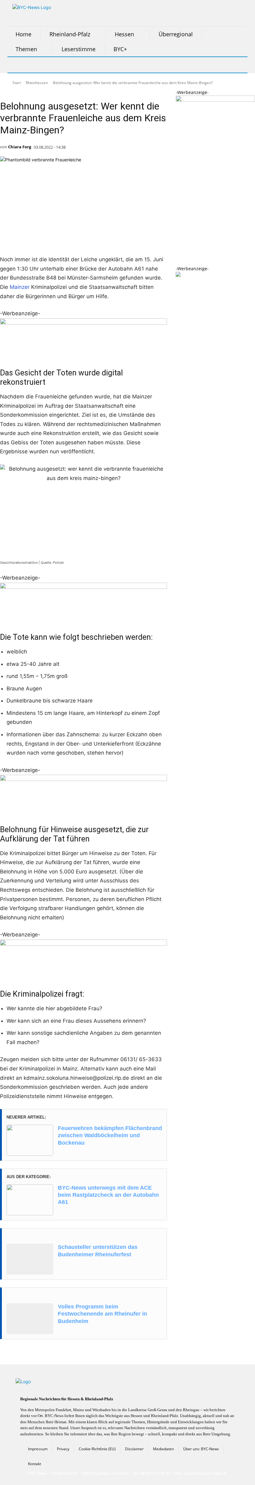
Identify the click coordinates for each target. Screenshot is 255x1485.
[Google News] (109, 65)
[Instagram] (32, 65)
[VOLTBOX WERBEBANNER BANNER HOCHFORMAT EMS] (215, 100)
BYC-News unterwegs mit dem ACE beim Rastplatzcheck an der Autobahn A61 (108, 1195)
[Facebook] (16, 65)
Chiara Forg (19, 147)
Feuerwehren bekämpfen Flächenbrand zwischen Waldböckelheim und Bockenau (110, 1135)
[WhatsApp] (78, 65)
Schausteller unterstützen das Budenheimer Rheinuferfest (97, 1250)
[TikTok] (63, 65)
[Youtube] (94, 65)
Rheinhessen (37, 82)
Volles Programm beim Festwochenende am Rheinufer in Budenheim (102, 1313)
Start (16, 82)
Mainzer (20, 287)
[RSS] (47, 65)
